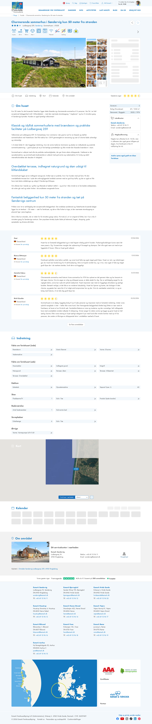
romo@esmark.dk (99, 632)
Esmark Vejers (99, 606)
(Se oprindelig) (24, 244)
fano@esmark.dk (69, 632)
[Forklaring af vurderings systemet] (16, 25)
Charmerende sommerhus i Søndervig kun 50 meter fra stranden (44, 15)
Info (81, 10)
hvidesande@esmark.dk (102, 595)
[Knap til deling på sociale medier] (132, 22)
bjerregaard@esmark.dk (71, 595)
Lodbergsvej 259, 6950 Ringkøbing (45, 569)
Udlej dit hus (135, 10)
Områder (72, 10)
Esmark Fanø (68, 624)
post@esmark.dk (38, 650)
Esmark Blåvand (39, 624)
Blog (115, 10)
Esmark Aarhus (39, 643)
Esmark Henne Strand (71, 606)
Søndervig (38, 25)
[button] (76, 469)
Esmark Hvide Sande (102, 587)
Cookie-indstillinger (74, 719)
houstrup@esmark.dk (40, 614)
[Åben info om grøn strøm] (75, 32)
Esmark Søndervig (117, 123)
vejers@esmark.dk (100, 614)
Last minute (104, 10)
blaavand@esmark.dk (40, 632)
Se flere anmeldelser (76, 324)
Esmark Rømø (99, 624)
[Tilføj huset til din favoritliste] (138, 22)
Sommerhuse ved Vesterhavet (51, 10)
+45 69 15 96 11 (92, 554)
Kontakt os (40, 719)
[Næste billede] (138, 31)
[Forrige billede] (15, 63)
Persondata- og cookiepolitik (56, 719)
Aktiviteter (91, 10)
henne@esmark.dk (69, 614)
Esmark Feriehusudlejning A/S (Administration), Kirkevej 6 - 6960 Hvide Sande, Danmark (42, 716)
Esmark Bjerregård (70, 587)
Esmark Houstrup (39, 606)
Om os (123, 10)
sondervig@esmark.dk (92, 557)
